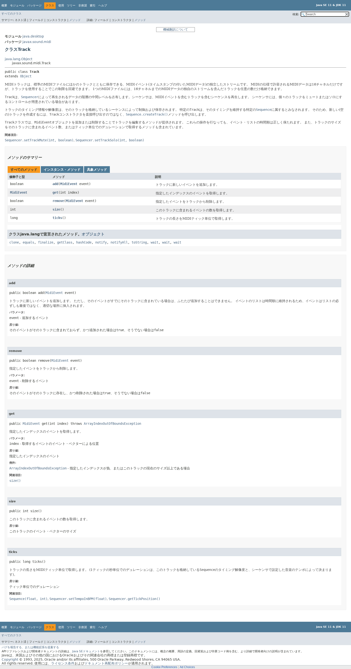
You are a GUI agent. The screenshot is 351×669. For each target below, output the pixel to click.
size (56, 209)
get (55, 192)
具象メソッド (97, 169)
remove (58, 201)
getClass (64, 242)
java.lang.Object (18, 59)
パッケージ (34, 5)
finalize (45, 242)
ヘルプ (102, 5)
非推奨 (82, 5)
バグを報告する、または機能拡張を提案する (30, 647)
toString (139, 242)
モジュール (17, 5)
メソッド (75, 20)
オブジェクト (93, 234)
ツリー (71, 5)
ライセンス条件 (62, 663)
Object (26, 76)
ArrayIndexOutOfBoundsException (112, 423)
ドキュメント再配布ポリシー (106, 663)
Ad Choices (187, 667)
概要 (4, 5)
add (55, 184)
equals (28, 242)
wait (154, 242)
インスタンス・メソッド (62, 169)
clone (14, 242)
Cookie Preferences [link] (164, 667)
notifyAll (119, 242)
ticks (57, 218)
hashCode (83, 242)
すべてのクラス (11, 13)
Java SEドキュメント (86, 651)
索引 (93, 5)
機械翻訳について (175, 29)
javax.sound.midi (36, 42)
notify (101, 242)
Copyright (10, 659)
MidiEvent (68, 184)
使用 (61, 5)
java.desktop (33, 36)
